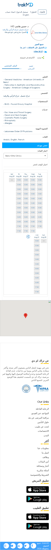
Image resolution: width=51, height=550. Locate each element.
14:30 (39, 199)
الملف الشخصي (10, 65)
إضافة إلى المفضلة (26, 58)
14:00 (39, 194)
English (26, 15)
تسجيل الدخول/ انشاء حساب (16, 12)
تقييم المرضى (31, 67)
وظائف (45, 457)
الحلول (33, 12)
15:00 (39, 203)
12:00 (33, 180)
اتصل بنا (45, 452)
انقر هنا (23, 47)
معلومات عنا (43, 448)
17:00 (39, 222)
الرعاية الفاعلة (42, 408)
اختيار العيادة (42, 150)
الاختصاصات (43, 430)
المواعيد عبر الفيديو (40, 413)
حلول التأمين (43, 422)
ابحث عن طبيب (42, 426)
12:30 (39, 180)
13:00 (39, 185)
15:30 (39, 208)
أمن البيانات (43, 461)
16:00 (39, 212)
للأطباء (42, 12)
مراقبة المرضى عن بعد (38, 417)
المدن (46, 435)
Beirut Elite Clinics (13, 155)
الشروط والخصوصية (39, 474)
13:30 (39, 189)
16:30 (39, 217)
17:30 (39, 226)
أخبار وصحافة (43, 465)
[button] (25, 315)
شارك (39, 58)
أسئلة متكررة (43, 470)
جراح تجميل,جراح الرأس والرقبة (16, 29)
